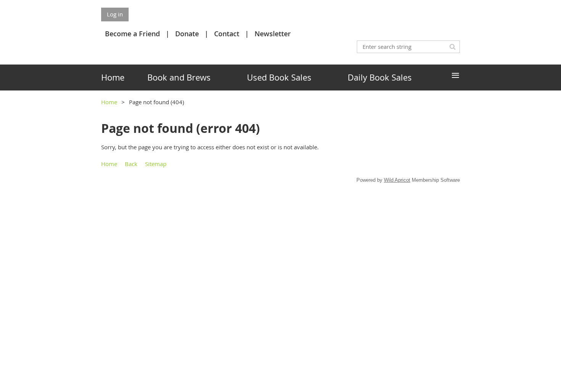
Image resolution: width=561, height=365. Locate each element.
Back (131, 164)
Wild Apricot (397, 180)
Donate (187, 33)
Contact (226, 33)
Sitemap (155, 164)
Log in (115, 14)
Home (109, 102)
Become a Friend (132, 33)
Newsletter (273, 33)
